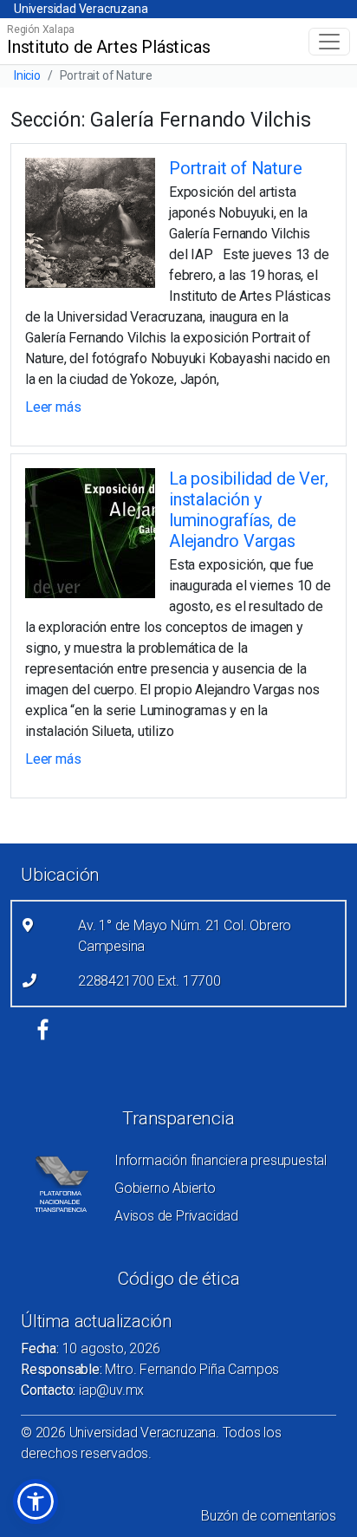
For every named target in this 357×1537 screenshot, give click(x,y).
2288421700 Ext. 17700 (149, 981)
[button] (35, 1501)
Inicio (27, 75)
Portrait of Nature (235, 168)
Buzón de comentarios (268, 1516)
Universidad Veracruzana (80, 9)
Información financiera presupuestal (220, 1160)
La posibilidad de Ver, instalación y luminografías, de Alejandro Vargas (248, 509)
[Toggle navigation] (329, 41)
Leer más (53, 407)
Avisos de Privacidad (176, 1216)
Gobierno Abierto (165, 1188)
